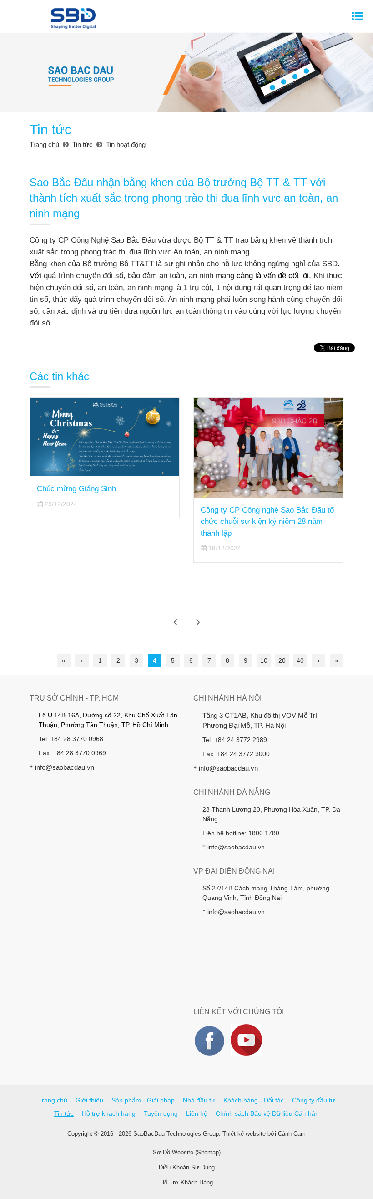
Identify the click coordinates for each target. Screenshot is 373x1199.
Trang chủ (52, 1100)
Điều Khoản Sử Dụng (187, 1167)
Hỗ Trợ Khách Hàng (186, 1182)
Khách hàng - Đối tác (253, 1100)
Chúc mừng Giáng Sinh (76, 488)
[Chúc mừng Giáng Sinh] (104, 437)
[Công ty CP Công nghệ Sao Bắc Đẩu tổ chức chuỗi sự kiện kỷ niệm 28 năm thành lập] (268, 448)
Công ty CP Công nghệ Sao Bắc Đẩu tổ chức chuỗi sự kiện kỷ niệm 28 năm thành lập (267, 522)
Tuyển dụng (161, 1113)
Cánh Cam (292, 1133)
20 (282, 660)
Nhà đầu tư (199, 1100)
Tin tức (64, 1113)
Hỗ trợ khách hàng (109, 1113)
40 (300, 660)
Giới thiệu (89, 1100)
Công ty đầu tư (313, 1100)
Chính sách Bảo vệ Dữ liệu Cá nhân (267, 1113)
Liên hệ (196, 1113)
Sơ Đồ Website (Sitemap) (187, 1152)
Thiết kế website (244, 1133)
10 (263, 660)
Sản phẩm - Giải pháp (143, 1100)
